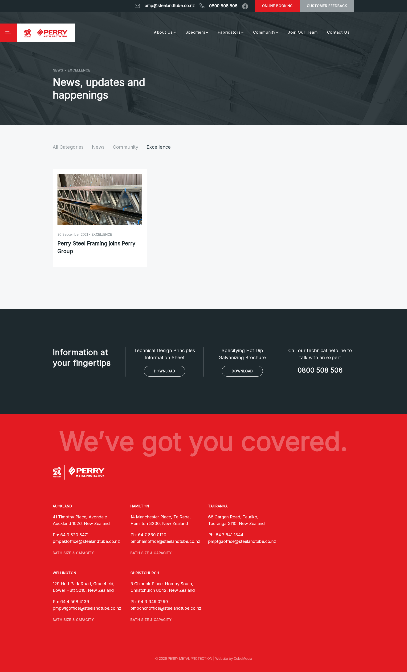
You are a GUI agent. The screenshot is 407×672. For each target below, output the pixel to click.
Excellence (159, 147)
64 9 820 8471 (74, 534)
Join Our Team (303, 32)
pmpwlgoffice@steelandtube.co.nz (87, 608)
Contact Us (338, 32)
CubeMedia (243, 658)
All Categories (68, 147)
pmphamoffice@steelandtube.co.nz (165, 541)
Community (264, 32)
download (164, 371)
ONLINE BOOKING (277, 6)
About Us (163, 32)
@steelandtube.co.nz (99, 541)
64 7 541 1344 (229, 534)
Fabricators (229, 32)
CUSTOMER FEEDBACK (327, 6)
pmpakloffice (65, 541)
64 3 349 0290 (153, 601)
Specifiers (195, 32)
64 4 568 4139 (74, 601)
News (98, 147)
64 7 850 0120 (152, 534)
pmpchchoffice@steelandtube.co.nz (165, 608)
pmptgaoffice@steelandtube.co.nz (242, 541)
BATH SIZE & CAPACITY (73, 553)
